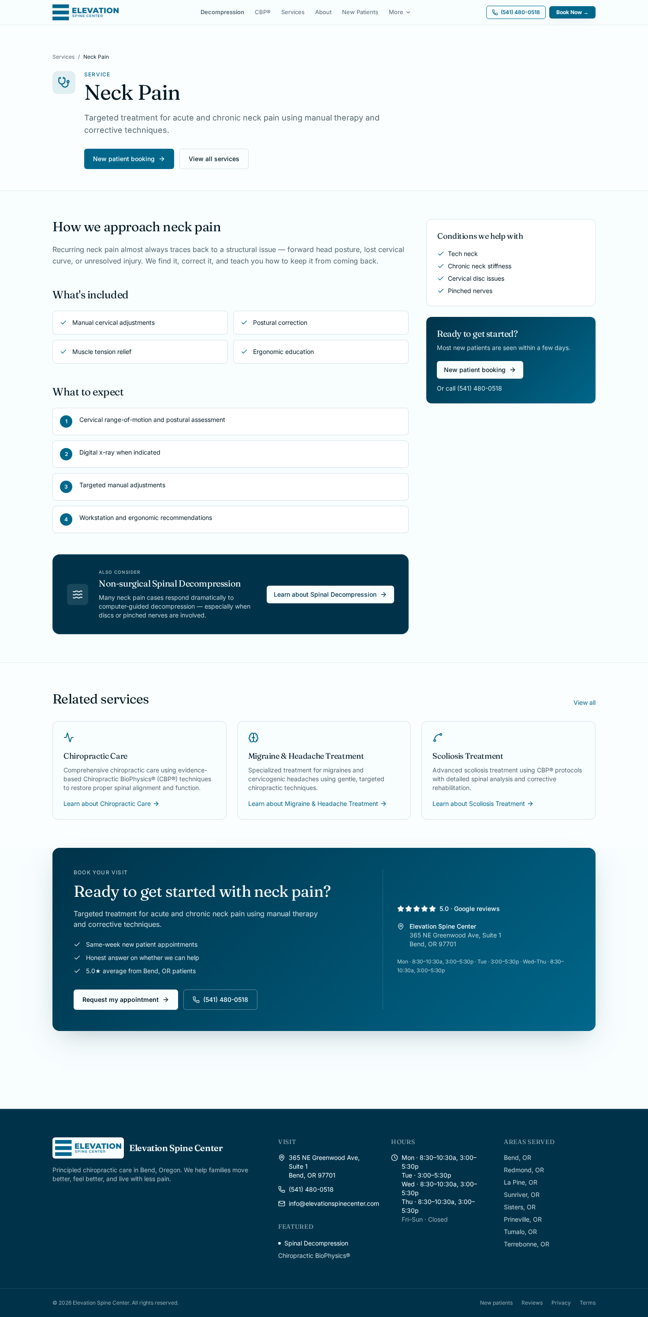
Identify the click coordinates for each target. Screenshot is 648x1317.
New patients (496, 1302)
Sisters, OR (520, 1207)
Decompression (222, 11)
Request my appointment (120, 999)
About (323, 11)
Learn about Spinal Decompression (325, 594)
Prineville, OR (523, 1219)
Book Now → (572, 12)
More (396, 11)
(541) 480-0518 (225, 999)
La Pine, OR (520, 1182)
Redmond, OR (524, 1170)
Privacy (561, 1302)
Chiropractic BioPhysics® (314, 1255)
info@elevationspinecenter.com (334, 1203)
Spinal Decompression (316, 1243)
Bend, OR (517, 1157)
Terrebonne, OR (526, 1244)
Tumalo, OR (520, 1231)
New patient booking (124, 158)
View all (585, 702)
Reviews (532, 1302)
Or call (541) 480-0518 (469, 388)
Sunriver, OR (522, 1194)
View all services (214, 158)
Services (293, 11)
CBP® (263, 11)
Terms (588, 1302)
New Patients (360, 11)
